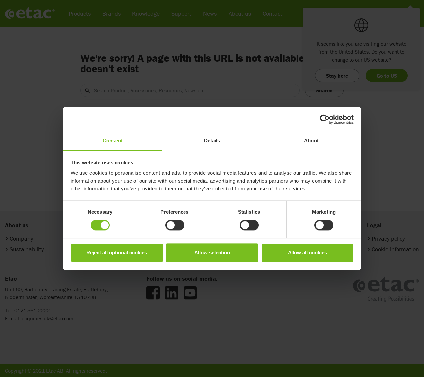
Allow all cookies (307, 252)
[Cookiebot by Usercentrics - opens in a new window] (325, 119)
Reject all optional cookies (116, 252)
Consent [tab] (113, 140)
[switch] (174, 225)
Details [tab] (212, 140)
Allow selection (212, 252)
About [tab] (311, 140)
